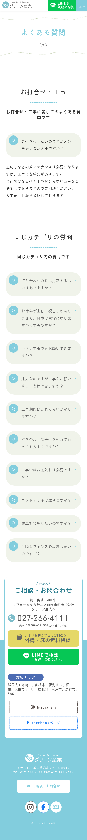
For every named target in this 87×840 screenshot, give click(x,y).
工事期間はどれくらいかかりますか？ (46, 412)
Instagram (46, 707)
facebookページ (46, 723)
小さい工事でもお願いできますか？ (46, 352)
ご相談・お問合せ (46, 786)
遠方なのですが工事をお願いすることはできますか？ (46, 382)
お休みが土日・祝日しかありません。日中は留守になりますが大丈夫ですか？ (46, 318)
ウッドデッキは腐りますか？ (46, 500)
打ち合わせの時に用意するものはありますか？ (46, 284)
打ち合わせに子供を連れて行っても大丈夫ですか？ (46, 443)
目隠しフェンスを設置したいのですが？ (46, 550)
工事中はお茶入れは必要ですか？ (46, 473)
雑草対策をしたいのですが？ (46, 523)
